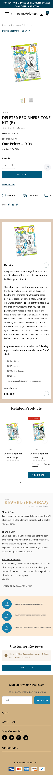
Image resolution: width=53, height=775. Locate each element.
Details (8, 265)
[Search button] (12, 14)
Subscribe (42, 700)
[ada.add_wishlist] (18, 440)
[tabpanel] (25, 241)
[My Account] (41, 14)
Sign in (29, 585)
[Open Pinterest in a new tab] (11, 737)
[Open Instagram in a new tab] (18, 737)
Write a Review (26, 667)
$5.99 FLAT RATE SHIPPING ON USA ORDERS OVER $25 (26, 4)
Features (9, 394)
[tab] (24, 256)
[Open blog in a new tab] (25, 737)
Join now (5, 579)
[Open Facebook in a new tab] (4, 737)
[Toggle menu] (7, 14)
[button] (47, 167)
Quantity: (6, 158)
